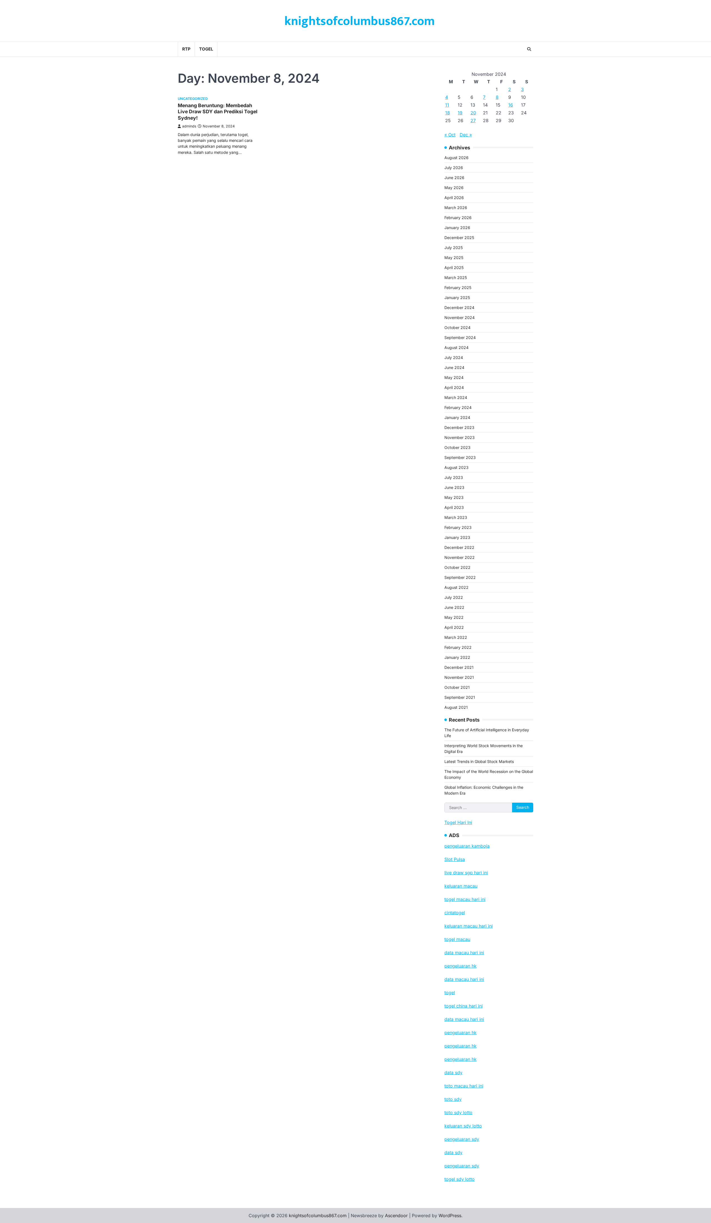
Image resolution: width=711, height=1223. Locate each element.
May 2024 (454, 377)
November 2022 (459, 557)
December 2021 (459, 667)
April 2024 (454, 387)
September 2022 (460, 577)
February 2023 (458, 527)
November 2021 (459, 677)
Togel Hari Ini (458, 822)
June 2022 (454, 607)
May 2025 (453, 257)
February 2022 (458, 647)
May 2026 (454, 187)
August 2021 (456, 707)
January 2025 (457, 297)
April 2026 (454, 197)
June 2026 (454, 177)
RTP (186, 49)
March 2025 (455, 277)
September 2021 (459, 697)
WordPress (450, 1215)
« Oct (449, 134)
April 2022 (454, 627)
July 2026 (453, 167)
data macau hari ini (464, 1019)
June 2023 (454, 487)
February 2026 (458, 217)
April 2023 (454, 507)
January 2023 (457, 537)
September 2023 (460, 457)
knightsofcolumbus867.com (359, 21)
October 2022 (457, 567)
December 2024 (459, 307)
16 (510, 105)
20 (473, 112)
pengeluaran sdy (461, 1166)
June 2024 (454, 367)
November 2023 (459, 437)
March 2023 (455, 517)
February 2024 (458, 407)
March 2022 (455, 637)
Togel (206, 49)
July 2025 (453, 247)
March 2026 (455, 207)
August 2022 (456, 587)
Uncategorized (193, 99)
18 (447, 112)
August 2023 (456, 467)
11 (447, 105)
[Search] (529, 49)
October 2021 (457, 687)
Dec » (466, 134)
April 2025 (454, 267)
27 (473, 120)
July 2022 (453, 597)
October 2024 (457, 327)
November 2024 (459, 317)
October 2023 (457, 447)
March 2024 (455, 397)
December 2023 (459, 427)
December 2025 (459, 237)
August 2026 (456, 157)
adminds (189, 126)
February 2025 (457, 287)
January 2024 (457, 417)
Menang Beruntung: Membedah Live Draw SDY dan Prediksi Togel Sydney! (217, 111)
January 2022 (457, 657)
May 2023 (454, 497)
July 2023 (453, 477)
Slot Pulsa (454, 859)
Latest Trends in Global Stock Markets (479, 761)
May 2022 (454, 617)
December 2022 (459, 547)
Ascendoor (396, 1215)
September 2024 (460, 337)
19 (460, 112)
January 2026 (457, 227)
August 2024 (456, 347)
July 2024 (453, 357)
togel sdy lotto (459, 1179)
